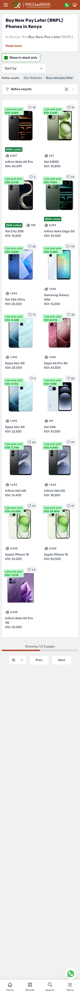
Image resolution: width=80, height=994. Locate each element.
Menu (70, 990)
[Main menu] (6, 5)
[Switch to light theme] (74, 4)
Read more (14, 46)
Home (10, 990)
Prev (39, 660)
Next (61, 660)
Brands (30, 990)
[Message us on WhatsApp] (66, 4)
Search (50, 990)
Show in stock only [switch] (23, 58)
